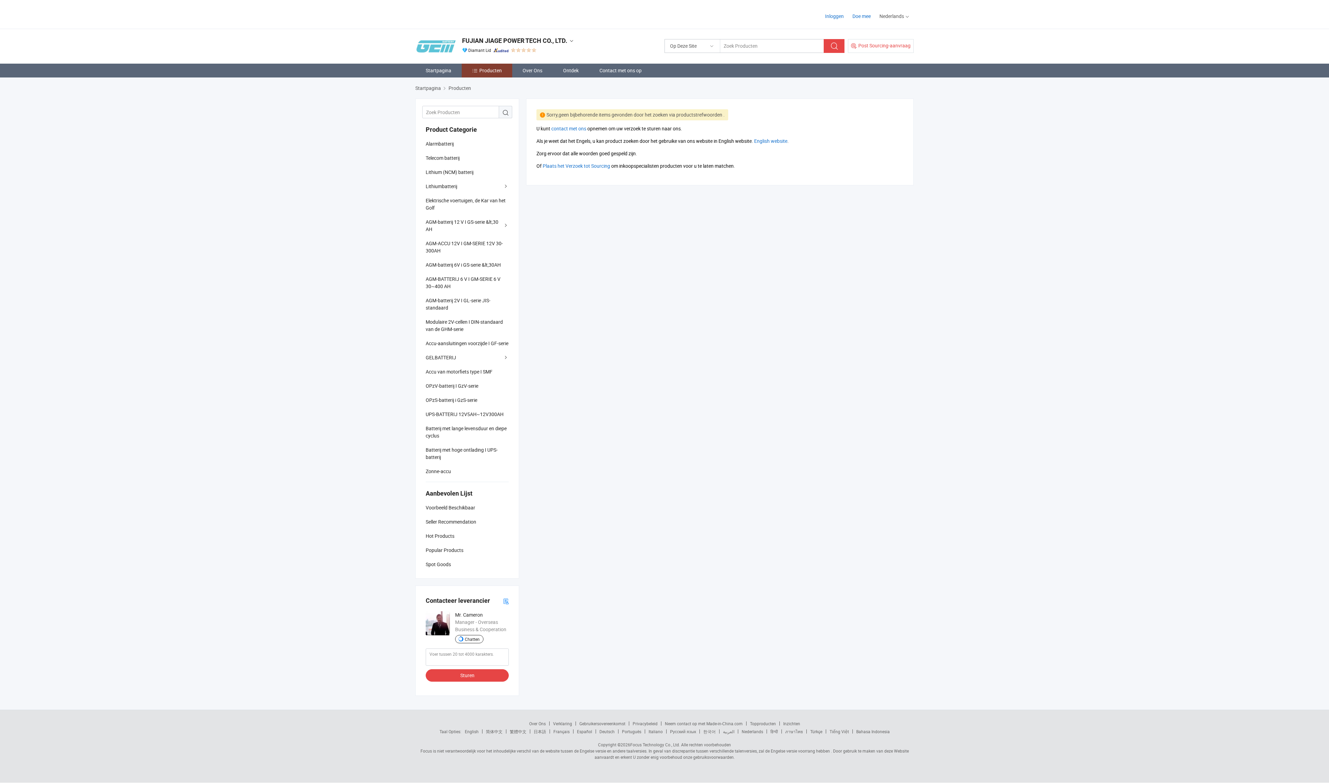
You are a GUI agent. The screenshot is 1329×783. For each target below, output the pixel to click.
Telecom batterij (443, 158)
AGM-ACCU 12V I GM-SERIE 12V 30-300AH (464, 247)
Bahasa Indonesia (873, 731)
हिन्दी (774, 731)
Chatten (472, 639)
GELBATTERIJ (441, 357)
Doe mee (861, 16)
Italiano (656, 731)
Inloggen (834, 16)
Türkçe (816, 731)
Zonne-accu (438, 471)
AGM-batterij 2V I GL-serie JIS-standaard (458, 304)
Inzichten (791, 723)
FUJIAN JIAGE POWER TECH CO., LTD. (514, 40)
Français (561, 731)
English (472, 731)
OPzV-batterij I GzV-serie (452, 386)
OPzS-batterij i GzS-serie (451, 400)
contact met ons (568, 128)
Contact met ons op (620, 70)
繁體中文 (518, 731)
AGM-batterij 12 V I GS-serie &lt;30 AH (462, 225)
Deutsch (607, 731)
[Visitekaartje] (506, 601)
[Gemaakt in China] (459, 14)
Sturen (467, 675)
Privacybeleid (645, 723)
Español (584, 731)
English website (770, 141)
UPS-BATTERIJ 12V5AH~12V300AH (465, 414)
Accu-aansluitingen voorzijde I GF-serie (467, 343)
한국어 (709, 731)
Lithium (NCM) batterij (449, 172)
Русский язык (683, 731)
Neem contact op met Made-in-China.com (704, 723)
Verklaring (562, 723)
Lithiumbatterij (441, 186)
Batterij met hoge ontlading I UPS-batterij (462, 453)
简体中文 (494, 731)
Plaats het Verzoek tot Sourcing (576, 166)
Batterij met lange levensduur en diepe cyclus (466, 432)
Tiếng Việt (839, 731)
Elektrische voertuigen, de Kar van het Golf (466, 204)
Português (631, 731)
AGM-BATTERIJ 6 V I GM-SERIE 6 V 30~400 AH (463, 282)
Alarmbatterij (440, 143)
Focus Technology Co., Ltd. (655, 744)
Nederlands (752, 731)
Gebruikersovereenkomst (602, 723)
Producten (490, 70)
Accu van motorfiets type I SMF (459, 371)
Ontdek (571, 70)
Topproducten (763, 723)
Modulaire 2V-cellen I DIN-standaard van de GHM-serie (464, 325)
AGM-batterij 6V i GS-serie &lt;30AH (463, 264)
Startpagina (438, 70)
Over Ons (532, 70)
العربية (728, 731)
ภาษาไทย (794, 731)
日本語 (540, 731)
